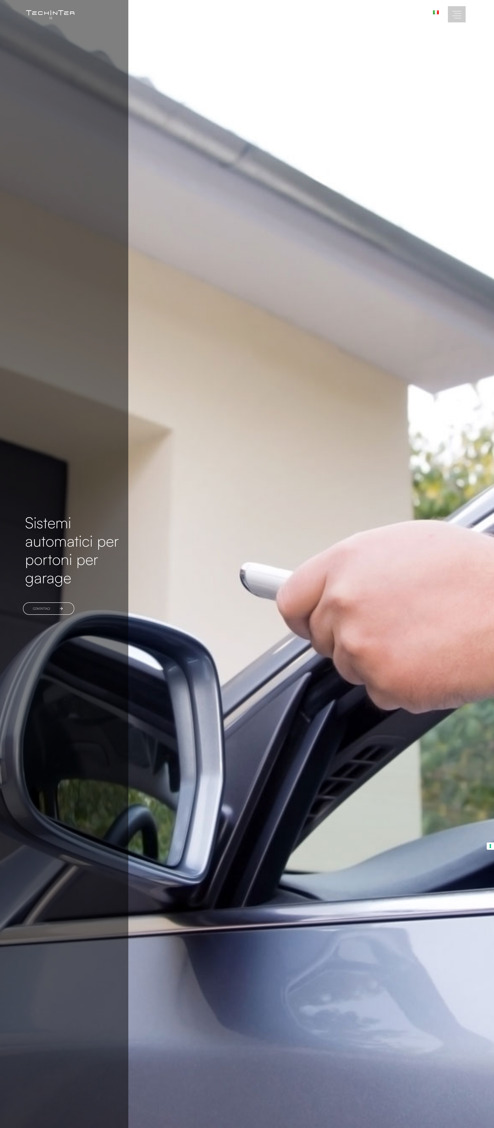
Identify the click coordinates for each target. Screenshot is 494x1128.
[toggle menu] (456, 14)
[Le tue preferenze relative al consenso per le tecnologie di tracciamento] (490, 846)
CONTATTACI (41, 609)
